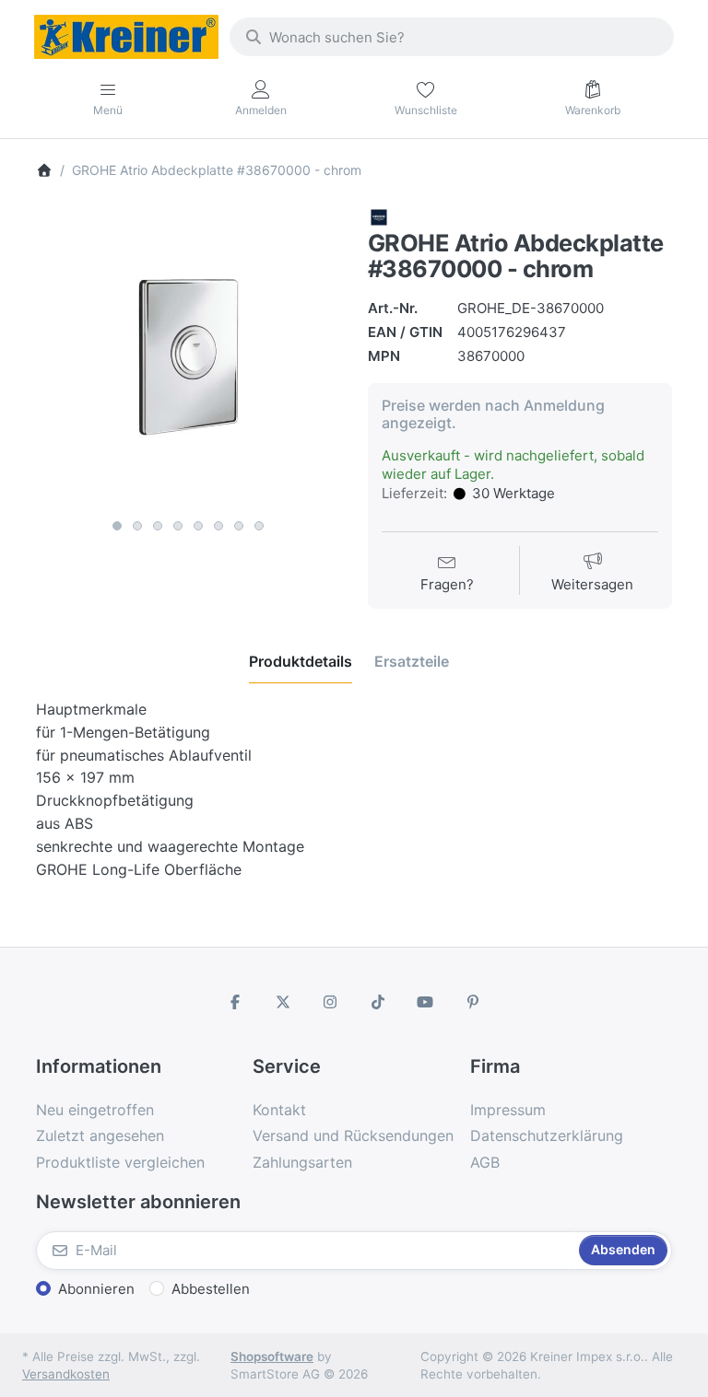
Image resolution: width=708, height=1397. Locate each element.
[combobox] (452, 36)
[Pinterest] (473, 1002)
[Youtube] (426, 1002)
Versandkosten (66, 1374)
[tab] (300, 661)
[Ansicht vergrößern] (188, 358)
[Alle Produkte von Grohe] (379, 216)
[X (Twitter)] (283, 1002)
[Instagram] (330, 1002)
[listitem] (188, 358)
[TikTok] (378, 1002)
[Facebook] (235, 1002)
